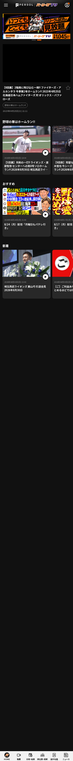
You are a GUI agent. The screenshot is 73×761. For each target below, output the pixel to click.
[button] (34, 40)
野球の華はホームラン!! (15, 105)
